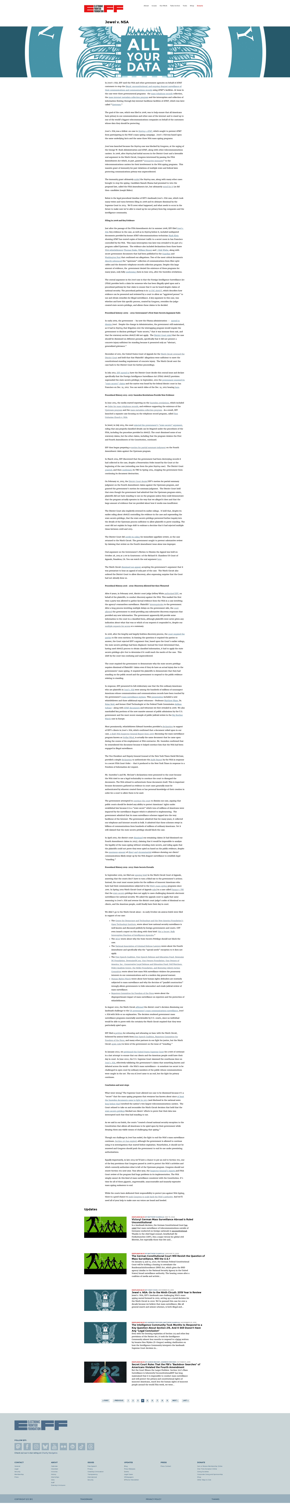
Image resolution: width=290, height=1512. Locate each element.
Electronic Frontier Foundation (103, 10)
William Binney (145, 250)
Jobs (53, 1480)
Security (17, 1471)
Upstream (116, 104)
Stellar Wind (128, 737)
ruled (154, 889)
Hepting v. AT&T (145, 131)
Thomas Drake (130, 250)
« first (106, 1400)
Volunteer (54, 1469)
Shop (192, 6)
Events (126, 1471)
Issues (154, 6)
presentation (157, 697)
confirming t (131, 272)
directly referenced (113, 261)
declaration (167, 726)
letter (178, 1339)
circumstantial (144, 852)
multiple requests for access (117, 626)
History (53, 1474)
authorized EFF (171, 593)
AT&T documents (132, 708)
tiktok (81, 1446)
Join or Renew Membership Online (209, 1466)
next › (175, 1400)
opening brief (141, 875)
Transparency (93, 1474)
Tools (185, 6)
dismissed (138, 838)
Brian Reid (109, 704)
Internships (55, 1477)
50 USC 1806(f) (155, 290)
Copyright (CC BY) (23, 1499)
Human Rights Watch (121, 979)
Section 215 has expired (126, 1141)
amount (122, 852)
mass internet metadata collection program (128, 97)
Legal (16, 1469)
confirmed (127, 470)
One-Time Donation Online (207, 1469)
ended (137, 179)
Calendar (54, 1466)
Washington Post (113, 257)
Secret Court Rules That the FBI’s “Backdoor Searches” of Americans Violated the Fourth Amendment (166, 1366)
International (92, 1477)
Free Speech (92, 1466)
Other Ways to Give (204, 1480)
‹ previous (118, 1400)
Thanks (215, 1499)
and (136, 852)
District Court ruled (163, 335)
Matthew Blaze (171, 700)
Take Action (175, 6)
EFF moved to (123, 373)
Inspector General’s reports (163, 1171)
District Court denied (138, 481)
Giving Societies (203, 1471)
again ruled (116, 1044)
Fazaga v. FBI (178, 889)
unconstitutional (179, 1231)
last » (185, 1400)
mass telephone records (162, 94)
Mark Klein (174, 235)
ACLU (117, 939)
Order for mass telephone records (123, 406)
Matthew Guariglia (155, 1217)
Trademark (86, 1499)
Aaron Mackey (153, 1362)
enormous (113, 852)
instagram (36, 1446)
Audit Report (156, 760)
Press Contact (166, 1466)
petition (118, 1033)
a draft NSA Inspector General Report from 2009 (132, 734)
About (146, 6)
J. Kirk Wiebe (162, 250)
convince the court (141, 801)
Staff (52, 1482)
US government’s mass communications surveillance (154, 1011)
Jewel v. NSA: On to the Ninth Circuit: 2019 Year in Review (166, 1292)
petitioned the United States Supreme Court (143, 1052)
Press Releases (129, 1469)
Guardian (166, 254)
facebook (27, 1446)
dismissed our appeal (130, 567)
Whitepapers (129, 1477)
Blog (126, 1466)
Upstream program (113, 410)
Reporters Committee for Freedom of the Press (132, 993)
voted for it (168, 186)
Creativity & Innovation (96, 1471)
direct (131, 852)
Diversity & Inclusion (58, 1485)
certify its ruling (132, 537)
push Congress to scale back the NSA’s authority (151, 1197)
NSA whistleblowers (114, 250)
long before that (112, 1104)
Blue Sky (45, 1446)
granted (108, 470)
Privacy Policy (153, 1499)
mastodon (18, 1446)
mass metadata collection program (146, 410)
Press (16, 1477)
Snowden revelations (159, 403)
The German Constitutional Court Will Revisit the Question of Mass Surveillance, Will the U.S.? (168, 1257)
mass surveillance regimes (134, 697)
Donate (200, 6)
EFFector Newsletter (131, 1480)
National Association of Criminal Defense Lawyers (138, 946)
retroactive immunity (153, 161)
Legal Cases (128, 1474)
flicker (63, 1446)
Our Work (163, 6)
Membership (19, 1474)
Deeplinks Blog (138, 1217)
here (177, 387)
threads (90, 1446)
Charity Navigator (49, 1453)
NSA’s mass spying (158, 886)
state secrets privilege (115, 1111)
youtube (54, 1446)
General (17, 1466)
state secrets (118, 893)
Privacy (90, 1469)
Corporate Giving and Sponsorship (210, 1474)
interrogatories (156, 604)
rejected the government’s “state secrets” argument (158, 425)
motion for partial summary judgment (148, 447)
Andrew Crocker (154, 1322)
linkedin (72, 1446)
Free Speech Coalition (144, 1037)
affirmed (139, 1007)
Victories (54, 1471)
